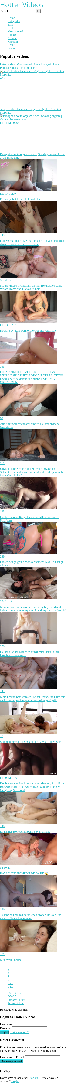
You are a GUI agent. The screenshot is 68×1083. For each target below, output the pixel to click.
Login (11, 48)
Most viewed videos (28, 64)
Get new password (12, 1061)
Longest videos (50, 64)
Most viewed (15, 31)
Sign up (33, 1077)
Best (10, 28)
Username (6, 1024)
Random (13, 41)
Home (11, 17)
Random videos (28, 67)
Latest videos (8, 64)
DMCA (12, 996)
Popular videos (9, 67)
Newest (12, 38)
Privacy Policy (16, 999)
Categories (14, 21)
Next (10, 983)
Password (6, 1028)
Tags (10, 24)
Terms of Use (16, 1003)
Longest (12, 34)
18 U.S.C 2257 (17, 993)
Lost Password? (19, 1032)
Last (10, 986)
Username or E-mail (12, 1057)
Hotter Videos (21, 4)
